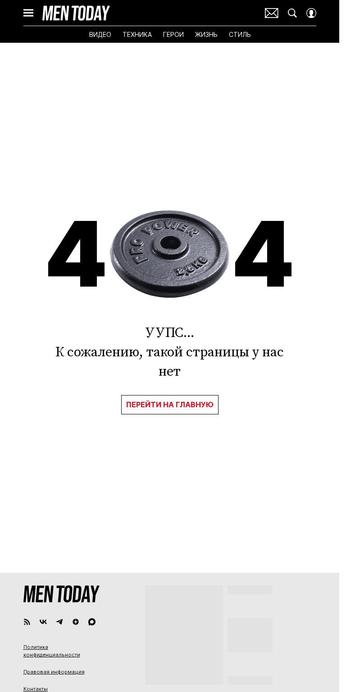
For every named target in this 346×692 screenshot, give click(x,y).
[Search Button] (292, 13)
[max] (92, 621)
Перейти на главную (170, 404)
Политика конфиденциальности (51, 651)
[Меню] (28, 13)
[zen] (75, 621)
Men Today (76, 13)
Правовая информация (54, 672)
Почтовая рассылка (271, 13)
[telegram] (59, 621)
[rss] (27, 621)
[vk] (43, 621)
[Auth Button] (311, 13)
